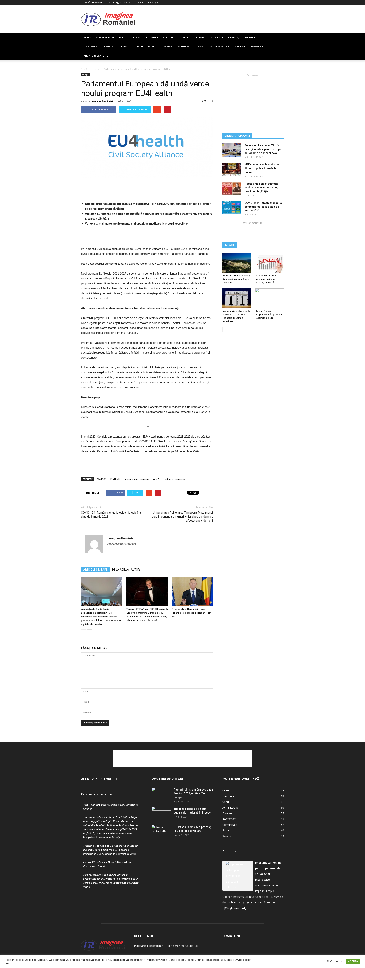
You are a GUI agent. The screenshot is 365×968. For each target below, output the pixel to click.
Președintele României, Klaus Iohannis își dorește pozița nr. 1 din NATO (191, 613)
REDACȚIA (153, 2)
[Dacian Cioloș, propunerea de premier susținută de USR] (269, 298)
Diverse (167, 46)
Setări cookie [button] (335, 961)
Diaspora (240, 46)
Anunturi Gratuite (96, 55)
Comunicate (258, 46)
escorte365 (89, 862)
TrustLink (88, 845)
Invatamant (91, 46)
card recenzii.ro (92, 874)
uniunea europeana (175, 479)
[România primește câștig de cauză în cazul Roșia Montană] (236, 263)
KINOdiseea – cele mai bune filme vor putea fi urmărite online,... (261, 168)
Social (137, 37)
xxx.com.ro (89, 817)
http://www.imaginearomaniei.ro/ (121, 544)
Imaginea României (102, 100)
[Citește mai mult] (235, 908)
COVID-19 (101, 479)
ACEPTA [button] (353, 961)
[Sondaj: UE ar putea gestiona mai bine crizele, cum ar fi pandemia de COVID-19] (269, 263)
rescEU (156, 479)
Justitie (183, 37)
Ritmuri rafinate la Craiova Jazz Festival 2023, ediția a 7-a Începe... (193, 793)
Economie (152, 37)
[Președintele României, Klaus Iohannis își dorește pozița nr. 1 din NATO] (192, 591)
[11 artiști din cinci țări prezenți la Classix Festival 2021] (161, 831)
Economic (228, 796)
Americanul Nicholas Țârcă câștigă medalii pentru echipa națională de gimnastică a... (262, 149)
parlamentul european (137, 479)
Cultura (168, 37)
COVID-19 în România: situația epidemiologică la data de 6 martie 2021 (263, 206)
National (183, 46)
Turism (138, 46)
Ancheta (249, 37)
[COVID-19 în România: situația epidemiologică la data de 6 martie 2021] (231, 207)
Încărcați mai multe (252, 223)
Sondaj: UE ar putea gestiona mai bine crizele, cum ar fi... (266, 279)
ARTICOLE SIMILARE (95, 569)
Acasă (84, 69)
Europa (198, 46)
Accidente (217, 37)
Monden (153, 46)
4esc (85, 804)
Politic (123, 37)
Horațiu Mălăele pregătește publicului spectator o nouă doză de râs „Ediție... (261, 187)
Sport (125, 46)
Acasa (87, 37)
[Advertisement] (209, 19)
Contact (141, 2)
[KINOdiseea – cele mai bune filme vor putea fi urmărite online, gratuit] (231, 169)
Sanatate (110, 46)
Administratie (105, 37)
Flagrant (200, 37)
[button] (279, 46)
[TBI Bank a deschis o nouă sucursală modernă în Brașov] (161, 813)
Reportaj (233, 37)
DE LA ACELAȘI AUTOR (126, 569)
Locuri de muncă (219, 46)
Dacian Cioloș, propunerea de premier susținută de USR (268, 314)
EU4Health (115, 479)
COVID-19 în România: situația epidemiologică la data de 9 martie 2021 (111, 514)
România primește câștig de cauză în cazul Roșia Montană (236, 279)
